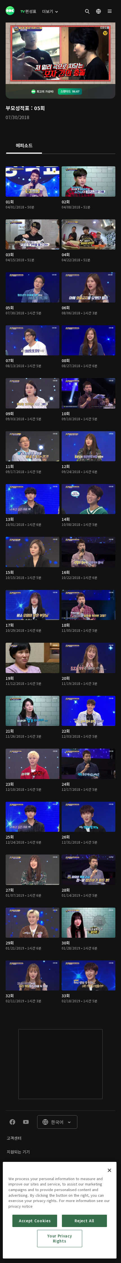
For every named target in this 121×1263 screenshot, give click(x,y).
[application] (60, 53)
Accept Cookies (35, 1220)
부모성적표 (18, 108)
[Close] (109, 1170)
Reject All (84, 1220)
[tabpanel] (60, 586)
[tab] (24, 146)
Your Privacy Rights (59, 1238)
